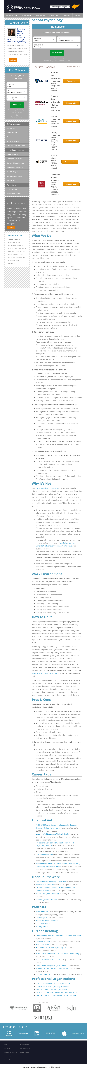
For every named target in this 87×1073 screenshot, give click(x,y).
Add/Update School (25, 1048)
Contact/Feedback (24, 1052)
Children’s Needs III (43, 974)
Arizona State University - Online (55, 100)
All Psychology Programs (10, 1052)
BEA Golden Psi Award (44, 855)
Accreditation (11, 180)
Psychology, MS (55, 110)
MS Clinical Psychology (55, 125)
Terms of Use (7, 1060)
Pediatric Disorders (43, 941)
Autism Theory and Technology (47, 893)
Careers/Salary (40, 15)
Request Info (71, 81)
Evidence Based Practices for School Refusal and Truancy (57, 953)
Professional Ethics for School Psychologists (52, 968)
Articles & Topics (24, 1044)
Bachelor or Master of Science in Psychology (54, 166)
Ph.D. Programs (12, 189)
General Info (11, 128)
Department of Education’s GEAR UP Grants (52, 834)
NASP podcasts (42, 911)
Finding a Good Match (14, 159)
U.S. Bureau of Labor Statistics (46, 488)
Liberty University (55, 134)
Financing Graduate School (16, 145)
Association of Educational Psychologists (51, 989)
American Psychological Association (45, 673)
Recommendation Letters (15, 137)
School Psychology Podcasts (47, 920)
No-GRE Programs (13, 172)
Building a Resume (13, 141)
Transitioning (12, 185)
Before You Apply (14, 124)
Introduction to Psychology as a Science (51, 882)
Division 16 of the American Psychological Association (56, 992)
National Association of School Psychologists (53, 983)
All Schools (7, 1048)
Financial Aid (66, 15)
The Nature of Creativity (45, 885)
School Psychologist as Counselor (49, 959)
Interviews (77, 15)
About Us (6, 1044)
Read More (13, 60)
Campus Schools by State (15, 163)
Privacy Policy (7, 1056)
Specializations (11, 15)
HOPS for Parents (42, 944)
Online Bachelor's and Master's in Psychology (55, 88)
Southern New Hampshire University (55, 76)
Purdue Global (54, 156)
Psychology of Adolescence (46, 899)
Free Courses (53, 15)
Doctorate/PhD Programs (15, 167)
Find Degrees (25, 15)
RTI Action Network (43, 923)
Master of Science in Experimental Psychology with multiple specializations (55, 190)
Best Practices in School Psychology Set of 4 (52, 947)
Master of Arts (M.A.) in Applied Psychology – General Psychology (54, 145)
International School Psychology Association (52, 986)
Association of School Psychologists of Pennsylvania (56, 995)
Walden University (55, 118)
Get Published (23, 1056)
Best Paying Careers (13, 193)
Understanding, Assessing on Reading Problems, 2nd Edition (58, 935)
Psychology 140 (42, 917)
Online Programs (12, 154)
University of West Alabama (55, 178)
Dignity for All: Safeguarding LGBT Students (52, 965)
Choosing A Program (15, 150)
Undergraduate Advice (14, 176)
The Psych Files (42, 926)
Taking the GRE (12, 132)
